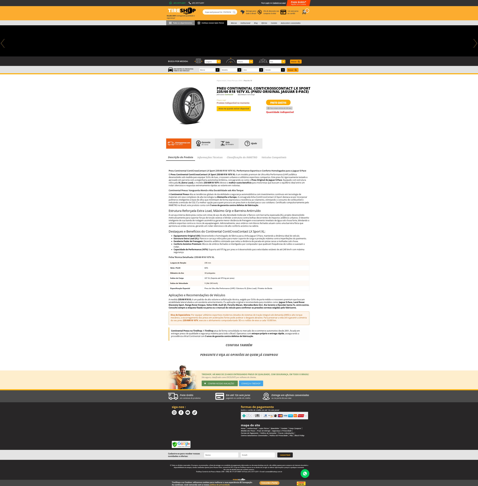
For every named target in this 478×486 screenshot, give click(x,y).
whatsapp (305, 474)
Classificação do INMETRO (242, 157)
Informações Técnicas (210, 157)
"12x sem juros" (239, 40)
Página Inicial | (222, 81)
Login (267, 3)
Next (475, 43)
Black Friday (299, 435)
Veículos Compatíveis (274, 157)
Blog (256, 23)
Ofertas (264, 23)
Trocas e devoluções (286, 433)
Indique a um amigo (248, 94)
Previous (3, 43)
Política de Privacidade (278, 435)
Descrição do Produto (180, 157)
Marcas (234, 23)
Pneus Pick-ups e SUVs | (235, 81)
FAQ (291, 435)
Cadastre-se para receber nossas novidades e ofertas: (184, 455)
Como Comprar (295, 428)
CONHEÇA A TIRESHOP (250, 383)
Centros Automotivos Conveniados (254, 435)
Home (243, 428)
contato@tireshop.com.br (273, 472)
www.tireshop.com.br (261, 465)
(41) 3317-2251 (180, 3)
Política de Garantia (268, 433)
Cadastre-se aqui (279, 3)
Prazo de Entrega (263, 431)
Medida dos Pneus (248, 431)
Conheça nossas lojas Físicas (213, 23)
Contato (274, 23)
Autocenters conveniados (290, 23)
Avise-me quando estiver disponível (234, 108)
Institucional (245, 23)
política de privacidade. (219, 485)
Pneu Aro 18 (248, 81)
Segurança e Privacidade (282, 431)
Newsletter (275, 428)
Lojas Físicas (264, 428)
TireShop (182, 11)
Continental (229, 94)
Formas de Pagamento (249, 433)
